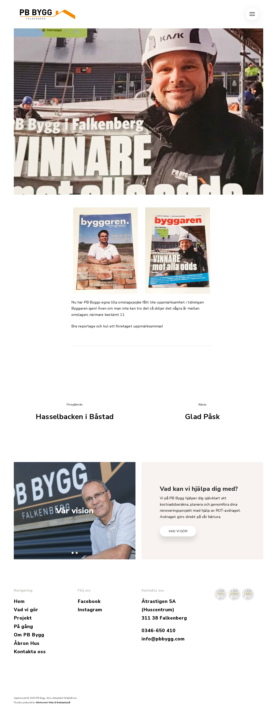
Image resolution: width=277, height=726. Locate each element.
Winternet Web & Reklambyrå (53, 702)
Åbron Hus (27, 643)
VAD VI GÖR (178, 531)
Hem (19, 601)
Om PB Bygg (29, 635)
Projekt (23, 618)
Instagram (90, 610)
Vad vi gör (26, 610)
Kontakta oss (30, 652)
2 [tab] (77, 553)
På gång (23, 626)
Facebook (89, 601)
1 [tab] (73, 553)
